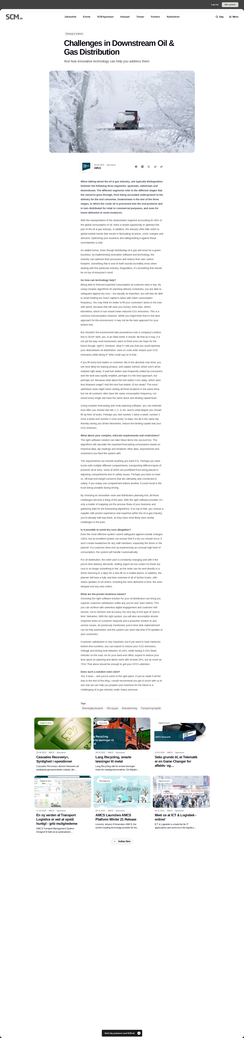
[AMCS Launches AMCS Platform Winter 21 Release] (121, 802)
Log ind (214, 4)
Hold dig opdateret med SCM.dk (120, 1033)
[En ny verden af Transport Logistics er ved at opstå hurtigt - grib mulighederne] (62, 805)
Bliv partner (230, 4)
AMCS (97, 168)
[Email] (155, 167)
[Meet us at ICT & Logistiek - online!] (181, 802)
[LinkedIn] (142, 167)
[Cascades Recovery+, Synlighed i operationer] (62, 744)
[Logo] (14, 17)
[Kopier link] (161, 167)
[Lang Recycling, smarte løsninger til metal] (121, 744)
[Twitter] (149, 167)
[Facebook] (136, 167)
